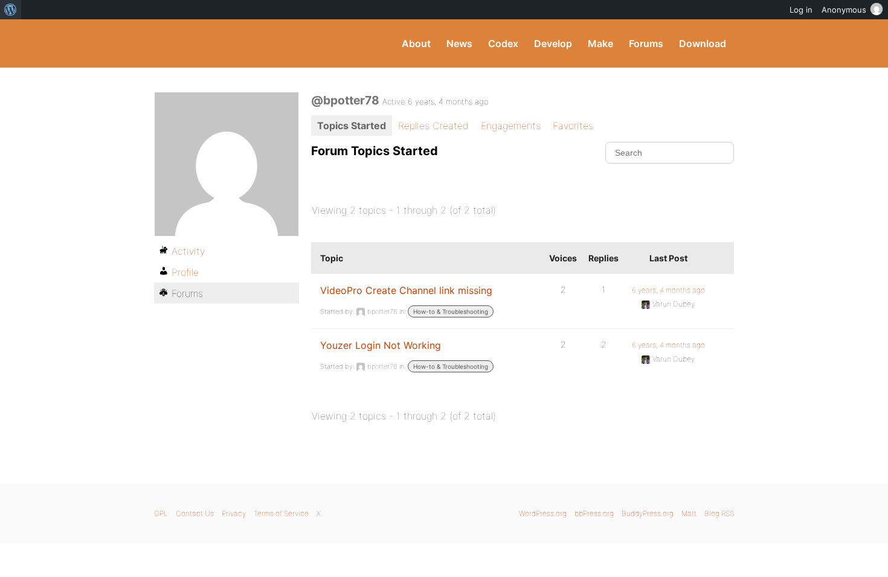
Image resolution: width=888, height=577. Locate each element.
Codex (503, 43)
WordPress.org (543, 513)
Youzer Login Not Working (380, 345)
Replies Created (433, 126)
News (459, 43)
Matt (689, 513)
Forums (646, 43)
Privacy (234, 513)
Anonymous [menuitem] (844, 9)
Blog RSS (719, 513)
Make (600, 43)
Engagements (511, 126)
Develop (553, 43)
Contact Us (195, 513)
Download (702, 43)
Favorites (573, 126)
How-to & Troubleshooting (450, 311)
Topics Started (351, 126)
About (416, 43)
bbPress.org (594, 513)
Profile (185, 272)
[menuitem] (10, 9)
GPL (161, 513)
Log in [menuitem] (801, 9)
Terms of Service (281, 513)
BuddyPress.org (235, 43)
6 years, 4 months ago (668, 290)
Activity (188, 251)
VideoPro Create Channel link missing (406, 290)
